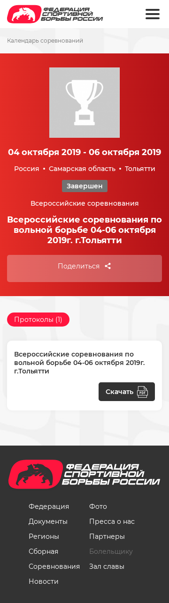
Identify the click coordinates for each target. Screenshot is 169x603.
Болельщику (111, 551)
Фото (98, 506)
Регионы (44, 536)
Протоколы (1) (38, 319)
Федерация (49, 506)
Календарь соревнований (45, 40)
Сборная (43, 551)
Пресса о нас (112, 521)
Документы (48, 521)
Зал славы (106, 566)
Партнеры (107, 536)
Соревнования (54, 566)
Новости (44, 581)
